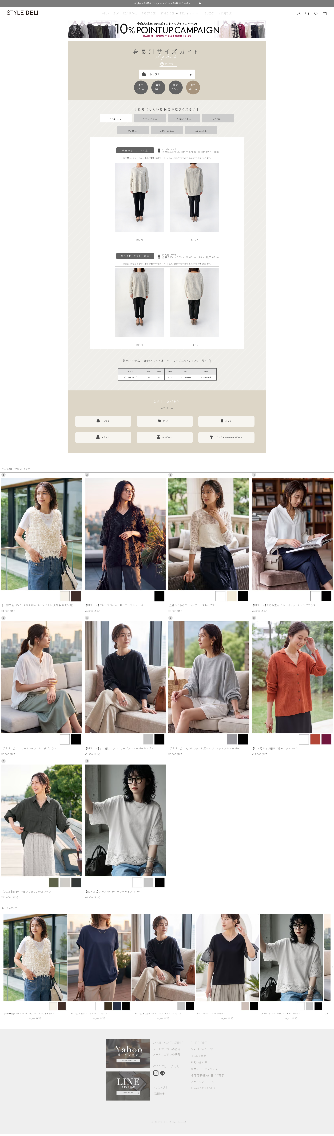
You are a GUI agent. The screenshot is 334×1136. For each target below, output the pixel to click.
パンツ (228, 421)
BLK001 (210, 13)
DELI (190, 13)
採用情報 (159, 1093)
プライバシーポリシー (204, 1081)
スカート (105, 437)
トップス (105, 421)
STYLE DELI (168, 13)
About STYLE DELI (203, 1088)
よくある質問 (198, 1056)
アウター (167, 421)
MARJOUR (225, 13)
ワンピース (167, 437)
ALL (104, 13)
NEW (115, 13)
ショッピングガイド (202, 1049)
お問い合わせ (199, 1062)
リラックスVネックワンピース (228, 437)
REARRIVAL (130, 13)
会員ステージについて (204, 1069)
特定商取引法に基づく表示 (207, 1075)
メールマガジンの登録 (167, 1049)
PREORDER (149, 13)
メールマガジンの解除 (167, 1054)
